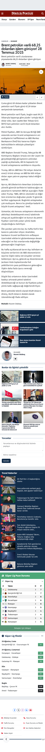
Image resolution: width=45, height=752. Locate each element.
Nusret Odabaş (19, 354)
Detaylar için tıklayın (22, 628)
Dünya (4, 19)
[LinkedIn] (26, 710)
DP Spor (31, 19)
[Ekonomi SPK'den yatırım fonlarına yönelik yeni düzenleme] (33, 417)
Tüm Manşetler (9, 728)
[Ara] (42, 13)
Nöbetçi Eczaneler (10, 718)
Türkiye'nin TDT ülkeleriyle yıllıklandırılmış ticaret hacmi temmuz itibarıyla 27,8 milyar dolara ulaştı (33, 405)
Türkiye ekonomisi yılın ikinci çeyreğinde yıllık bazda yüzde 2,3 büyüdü (11, 404)
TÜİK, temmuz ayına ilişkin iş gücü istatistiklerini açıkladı (32, 385)
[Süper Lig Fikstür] (42, 636)
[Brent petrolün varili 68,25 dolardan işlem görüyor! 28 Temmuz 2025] (22, 81)
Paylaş (6, 97)
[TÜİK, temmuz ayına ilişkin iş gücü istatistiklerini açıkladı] (33, 376)
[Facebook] (14, 710)
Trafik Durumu (9, 723)
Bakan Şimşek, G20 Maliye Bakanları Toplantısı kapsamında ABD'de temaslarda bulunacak (10, 427)
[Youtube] (30, 710)
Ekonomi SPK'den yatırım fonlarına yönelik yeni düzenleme (31, 426)
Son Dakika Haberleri (33, 728)
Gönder (6, 461)
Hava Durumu (31, 718)
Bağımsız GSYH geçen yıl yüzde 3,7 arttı (10, 385)
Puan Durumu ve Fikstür (34, 723)
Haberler (4, 41)
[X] (18, 710)
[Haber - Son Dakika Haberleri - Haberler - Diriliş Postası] (22, 13)
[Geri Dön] (6, 739)
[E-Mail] (15, 359)
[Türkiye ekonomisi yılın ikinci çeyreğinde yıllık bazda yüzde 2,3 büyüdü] (12, 395)
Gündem (12, 19)
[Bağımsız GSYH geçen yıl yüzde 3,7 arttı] (12, 376)
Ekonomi (21, 19)
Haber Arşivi (8, 733)
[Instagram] (22, 710)
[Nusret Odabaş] (7, 356)
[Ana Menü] (2, 13)
